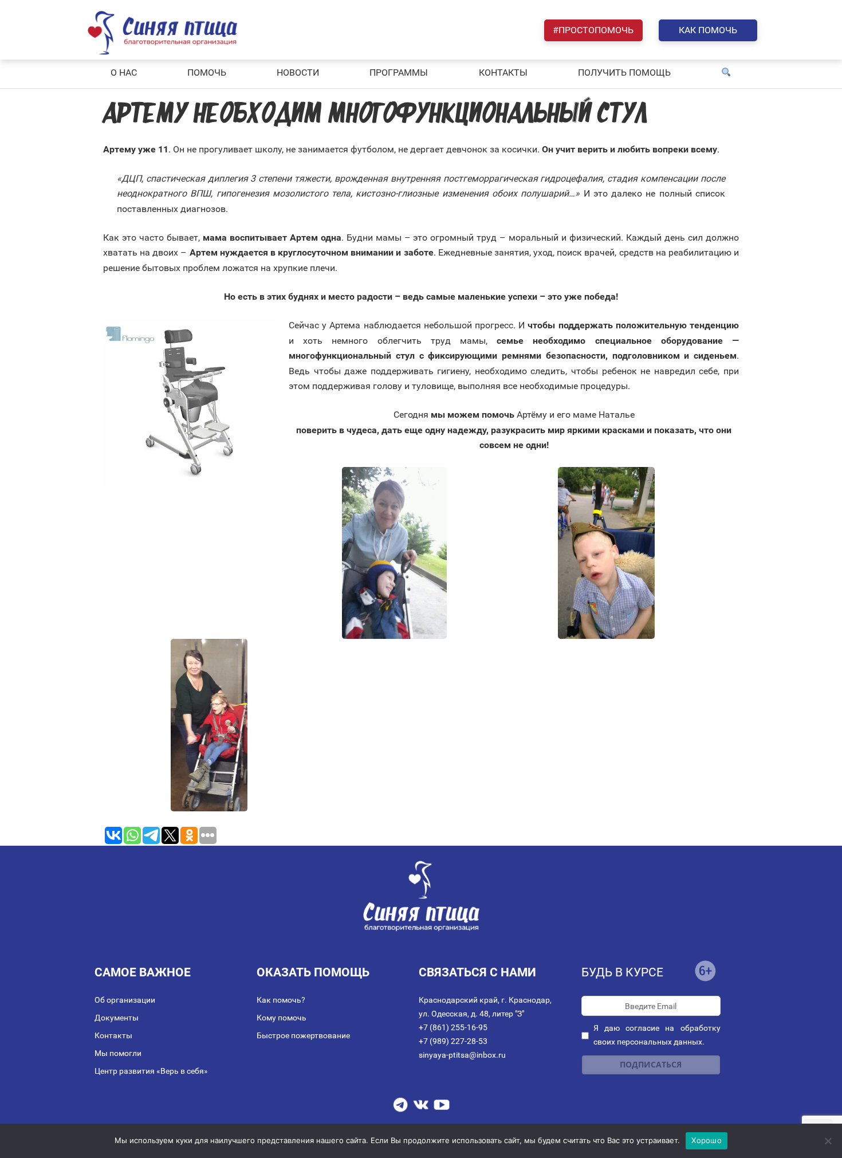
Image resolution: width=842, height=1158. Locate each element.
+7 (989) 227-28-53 (453, 1041)
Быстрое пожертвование (303, 1035)
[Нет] (827, 1141)
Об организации (125, 999)
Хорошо (706, 1140)
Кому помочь (281, 1017)
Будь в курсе (622, 972)
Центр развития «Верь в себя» (151, 1070)
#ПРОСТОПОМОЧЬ (593, 30)
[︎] (726, 72)
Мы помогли (118, 1053)
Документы (117, 1017)
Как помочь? (281, 999)
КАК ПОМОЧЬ (708, 30)
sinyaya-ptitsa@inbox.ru (462, 1054)
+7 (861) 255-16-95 (453, 1027)
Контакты (113, 1035)
